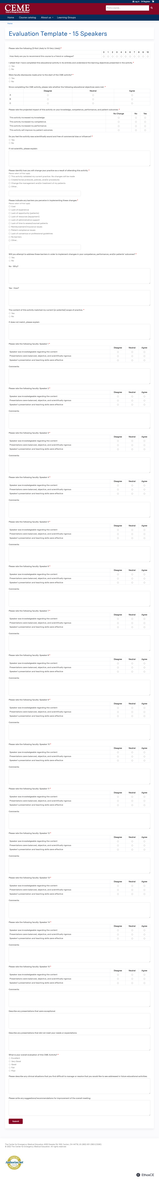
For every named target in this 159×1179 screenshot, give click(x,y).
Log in (136, 1)
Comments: (14, 366)
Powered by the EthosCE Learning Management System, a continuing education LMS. (145, 1175)
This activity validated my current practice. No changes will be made (43, 176)
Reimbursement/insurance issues (26, 227)
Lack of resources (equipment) (25, 216)
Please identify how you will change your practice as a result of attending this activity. (48, 170)
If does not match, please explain (24, 322)
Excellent (15, 1058)
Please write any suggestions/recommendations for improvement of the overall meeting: (50, 1098)
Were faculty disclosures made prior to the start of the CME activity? (40, 75)
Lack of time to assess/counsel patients (29, 223)
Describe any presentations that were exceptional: (32, 1011)
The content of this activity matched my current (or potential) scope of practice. (46, 310)
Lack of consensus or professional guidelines (32, 233)
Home (10, 17)
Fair (13, 1067)
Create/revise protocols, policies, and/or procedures (35, 180)
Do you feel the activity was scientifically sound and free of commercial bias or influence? (50, 136)
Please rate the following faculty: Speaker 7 (29, 611)
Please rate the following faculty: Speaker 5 (29, 522)
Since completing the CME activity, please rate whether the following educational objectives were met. (56, 87)
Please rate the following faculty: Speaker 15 (29, 966)
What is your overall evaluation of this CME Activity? (33, 1055)
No (12, 69)
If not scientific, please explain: (23, 148)
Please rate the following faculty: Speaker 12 (29, 833)
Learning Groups (66, 17)
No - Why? (13, 266)
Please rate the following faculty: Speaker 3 (29, 433)
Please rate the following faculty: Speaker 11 (29, 788)
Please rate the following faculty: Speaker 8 (29, 655)
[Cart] (153, 2)
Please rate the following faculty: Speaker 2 (29, 388)
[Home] (17, 9)
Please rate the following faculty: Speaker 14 (29, 922)
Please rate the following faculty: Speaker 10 (29, 744)
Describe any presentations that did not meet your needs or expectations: (43, 1033)
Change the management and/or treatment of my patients (38, 183)
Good (13, 1064)
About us (46, 17)
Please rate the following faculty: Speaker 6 (29, 566)
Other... (14, 186)
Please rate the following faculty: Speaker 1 (29, 344)
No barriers (16, 237)
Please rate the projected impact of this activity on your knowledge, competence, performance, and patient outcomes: (63, 109)
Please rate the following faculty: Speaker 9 (29, 700)
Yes (13, 66)
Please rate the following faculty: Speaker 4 (29, 477)
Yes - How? (14, 288)
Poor (13, 1071)
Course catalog (27, 17)
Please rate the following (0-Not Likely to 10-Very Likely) (34, 48)
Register (146, 1)
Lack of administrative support (25, 220)
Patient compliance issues (23, 230)
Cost (13, 206)
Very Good (16, 1061)
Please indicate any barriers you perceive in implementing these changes (43, 200)
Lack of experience (20, 210)
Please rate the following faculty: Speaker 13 (29, 878)
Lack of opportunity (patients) (25, 213)
